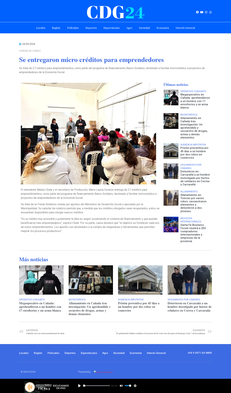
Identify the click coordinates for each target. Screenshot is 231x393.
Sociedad (144, 28)
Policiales (73, 28)
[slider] (96, 385)
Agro (129, 28)
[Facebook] (197, 12)
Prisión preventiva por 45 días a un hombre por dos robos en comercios (194, 152)
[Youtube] (201, 12)
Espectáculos (111, 28)
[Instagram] (206, 12)
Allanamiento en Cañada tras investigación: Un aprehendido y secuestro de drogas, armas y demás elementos (194, 127)
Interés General (185, 28)
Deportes (91, 28)
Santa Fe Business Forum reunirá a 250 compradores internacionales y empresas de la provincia (193, 233)
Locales (40, 28)
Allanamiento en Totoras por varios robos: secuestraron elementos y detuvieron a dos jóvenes (193, 203)
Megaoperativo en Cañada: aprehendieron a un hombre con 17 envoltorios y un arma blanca (195, 101)
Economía (163, 28)
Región (56, 28)
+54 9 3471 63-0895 (200, 352)
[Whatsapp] (210, 12)
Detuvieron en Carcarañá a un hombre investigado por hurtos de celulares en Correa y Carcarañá (195, 178)
